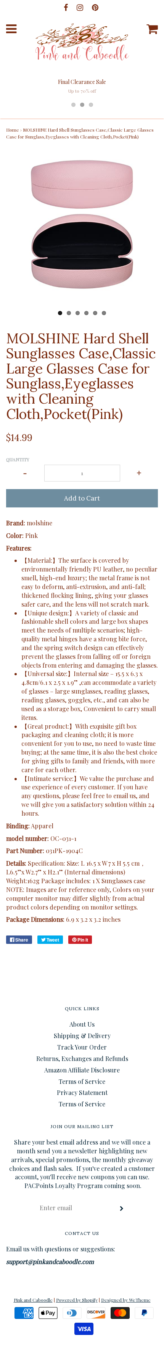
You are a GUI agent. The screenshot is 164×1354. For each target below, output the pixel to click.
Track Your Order (82, 1047)
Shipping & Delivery (82, 1036)
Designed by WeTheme (126, 1300)
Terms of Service (82, 1081)
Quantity (17, 459)
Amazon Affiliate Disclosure (82, 1070)
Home (12, 130)
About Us (82, 1024)
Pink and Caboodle (33, 1300)
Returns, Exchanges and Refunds (82, 1059)
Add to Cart (82, 498)
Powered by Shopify (77, 1300)
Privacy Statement (82, 1092)
